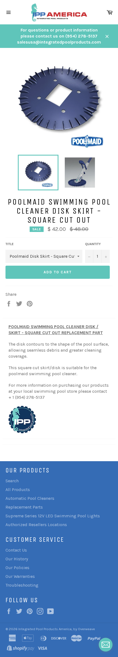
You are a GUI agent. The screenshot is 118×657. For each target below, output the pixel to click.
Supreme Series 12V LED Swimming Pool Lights (52, 515)
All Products (17, 489)
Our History (16, 558)
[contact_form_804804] (106, 645)
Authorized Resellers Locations (36, 524)
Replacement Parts (24, 507)
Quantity (93, 244)
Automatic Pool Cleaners (29, 498)
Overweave (86, 629)
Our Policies (17, 567)
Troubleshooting (21, 585)
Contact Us (16, 550)
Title (9, 244)
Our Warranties (20, 576)
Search (12, 480)
